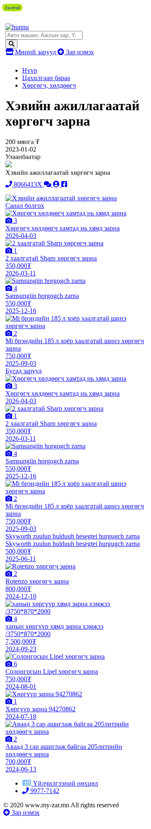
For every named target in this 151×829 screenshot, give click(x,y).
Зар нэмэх (79, 52)
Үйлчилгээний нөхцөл (65, 783)
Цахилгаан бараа (46, 77)
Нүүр (29, 70)
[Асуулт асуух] (48, 184)
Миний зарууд (35, 52)
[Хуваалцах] (64, 184)
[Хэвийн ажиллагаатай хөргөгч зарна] (61, 198)
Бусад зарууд (23, 370)
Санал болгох (24, 205)
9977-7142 (44, 790)
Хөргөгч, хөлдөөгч (49, 85)
